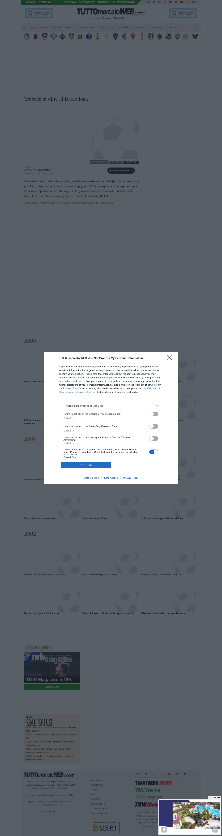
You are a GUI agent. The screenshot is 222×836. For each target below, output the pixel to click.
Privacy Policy (130, 477)
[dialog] (111, 418)
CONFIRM (86, 465)
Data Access (111, 477)
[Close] (170, 358)
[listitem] (111, 406)
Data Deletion (91, 477)
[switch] (153, 414)
